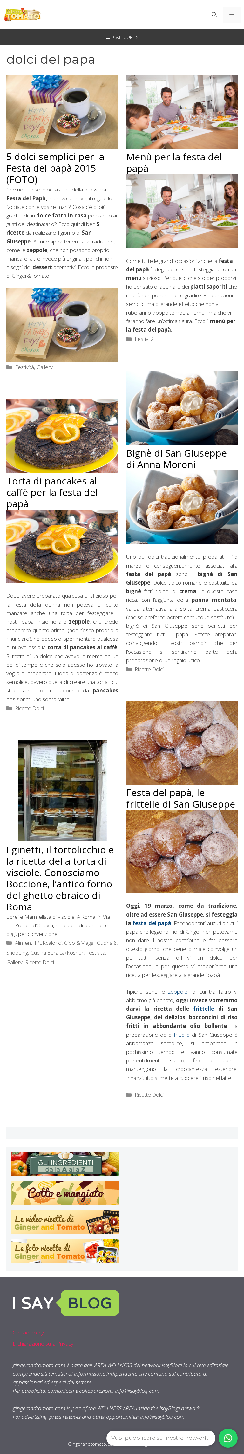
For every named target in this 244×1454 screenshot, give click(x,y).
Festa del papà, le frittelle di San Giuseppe (180, 798)
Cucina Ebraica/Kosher (57, 952)
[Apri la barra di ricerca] (214, 15)
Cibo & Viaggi (79, 942)
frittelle (203, 1008)
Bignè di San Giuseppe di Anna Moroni (176, 458)
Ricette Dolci (149, 669)
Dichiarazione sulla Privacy (43, 1343)
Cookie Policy (28, 1332)
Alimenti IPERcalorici (38, 942)
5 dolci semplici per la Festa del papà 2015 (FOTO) (55, 168)
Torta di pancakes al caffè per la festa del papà (52, 492)
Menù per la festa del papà (174, 162)
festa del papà (151, 923)
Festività (24, 367)
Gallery (45, 367)
